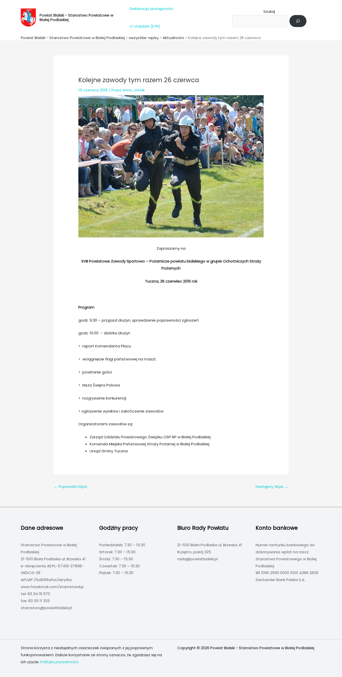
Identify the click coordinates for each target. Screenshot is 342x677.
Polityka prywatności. (59, 661)
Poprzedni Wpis (70, 486)
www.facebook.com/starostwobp (52, 586)
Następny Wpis (272, 486)
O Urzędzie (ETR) (145, 26)
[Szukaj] (297, 21)
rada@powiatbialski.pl (197, 559)
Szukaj (269, 11)
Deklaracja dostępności (151, 8)
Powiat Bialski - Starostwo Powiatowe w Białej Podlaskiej (76, 17)
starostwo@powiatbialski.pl (46, 607)
